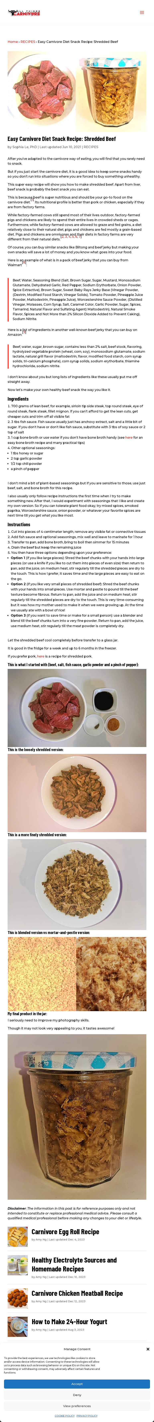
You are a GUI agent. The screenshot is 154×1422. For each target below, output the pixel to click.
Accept (77, 1384)
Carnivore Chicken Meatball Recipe (77, 1292)
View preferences (77, 1406)
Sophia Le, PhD (24, 147)
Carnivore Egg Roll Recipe (65, 1231)
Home (13, 42)
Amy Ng (41, 1239)
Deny (77, 1395)
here (129, 437)
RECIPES (27, 42)
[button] (148, 1349)
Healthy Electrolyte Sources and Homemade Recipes (74, 1264)
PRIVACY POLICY (87, 1415)
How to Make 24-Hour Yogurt (69, 1321)
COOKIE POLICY (65, 1415)
